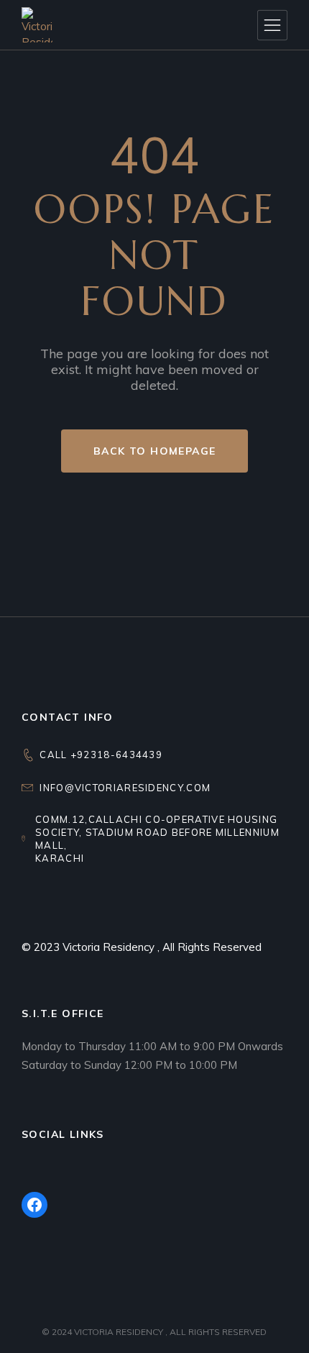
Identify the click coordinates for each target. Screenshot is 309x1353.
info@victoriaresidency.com (125, 787)
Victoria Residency (110, 947)
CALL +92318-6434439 (101, 754)
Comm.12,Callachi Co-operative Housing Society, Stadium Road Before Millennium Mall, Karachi (157, 839)
